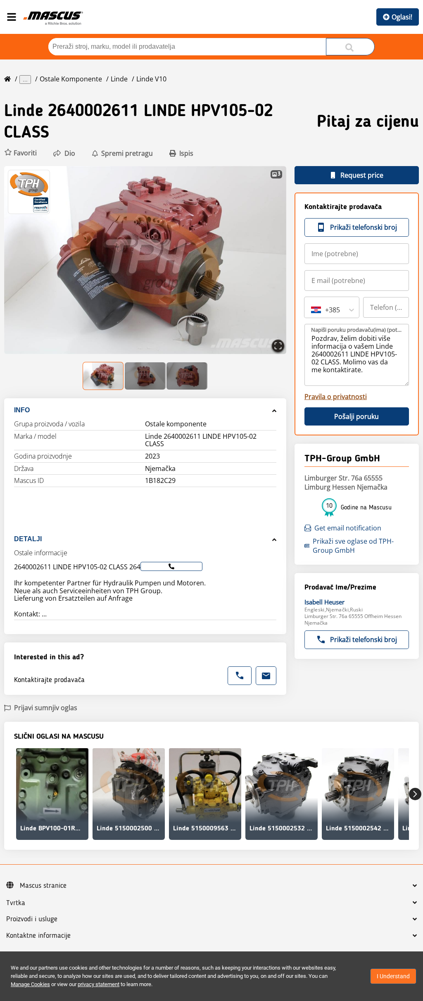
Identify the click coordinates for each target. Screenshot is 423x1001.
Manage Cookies (30, 984)
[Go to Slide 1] (103, 376)
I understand (393, 976)
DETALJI (28, 538)
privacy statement (98, 984)
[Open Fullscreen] (278, 346)
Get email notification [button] (347, 528)
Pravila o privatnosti (335, 396)
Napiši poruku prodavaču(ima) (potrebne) (357, 329)
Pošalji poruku (356, 416)
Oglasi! (402, 16)
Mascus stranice (43, 885)
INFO (22, 410)
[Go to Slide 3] (186, 376)
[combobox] (312, 310)
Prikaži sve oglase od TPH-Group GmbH (353, 546)
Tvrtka (15, 903)
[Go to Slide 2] (145, 376)
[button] (20, 153)
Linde (119, 78)
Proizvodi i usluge (31, 919)
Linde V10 (151, 78)
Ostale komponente (71, 78)
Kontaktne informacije (38, 935)
